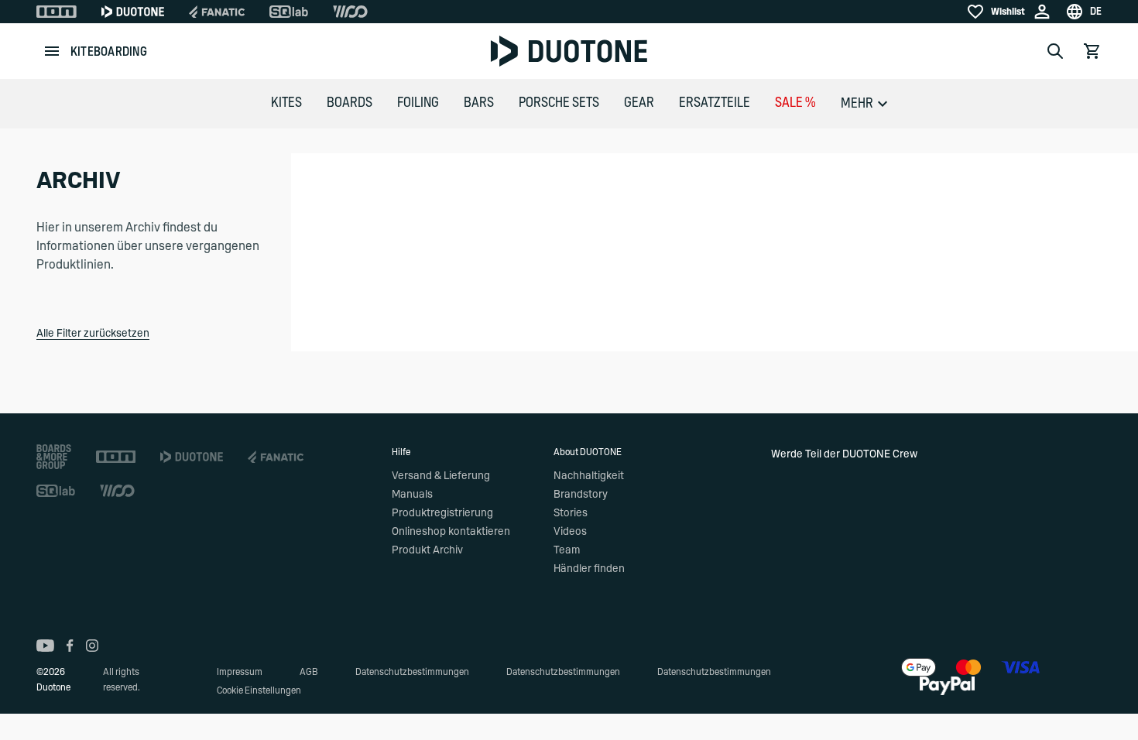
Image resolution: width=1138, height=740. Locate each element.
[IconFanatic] (217, 11)
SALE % (795, 103)
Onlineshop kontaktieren (451, 531)
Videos (570, 531)
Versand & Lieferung (441, 476)
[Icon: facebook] (70, 645)
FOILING (418, 103)
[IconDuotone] (132, 11)
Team (567, 550)
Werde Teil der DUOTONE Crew (844, 454)
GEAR (639, 103)
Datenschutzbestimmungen (412, 672)
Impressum (239, 672)
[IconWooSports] (350, 11)
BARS (479, 103)
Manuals (412, 494)
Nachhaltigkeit (589, 476)
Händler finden (589, 569)
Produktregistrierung (442, 513)
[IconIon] (56, 11)
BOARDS (349, 103)
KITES (286, 103)
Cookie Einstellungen (259, 690)
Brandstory (581, 494)
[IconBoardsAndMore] (53, 456)
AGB (309, 672)
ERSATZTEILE (714, 103)
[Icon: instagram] (92, 645)
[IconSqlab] (288, 11)
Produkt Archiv (427, 550)
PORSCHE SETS (559, 103)
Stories (571, 513)
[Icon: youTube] (45, 645)
